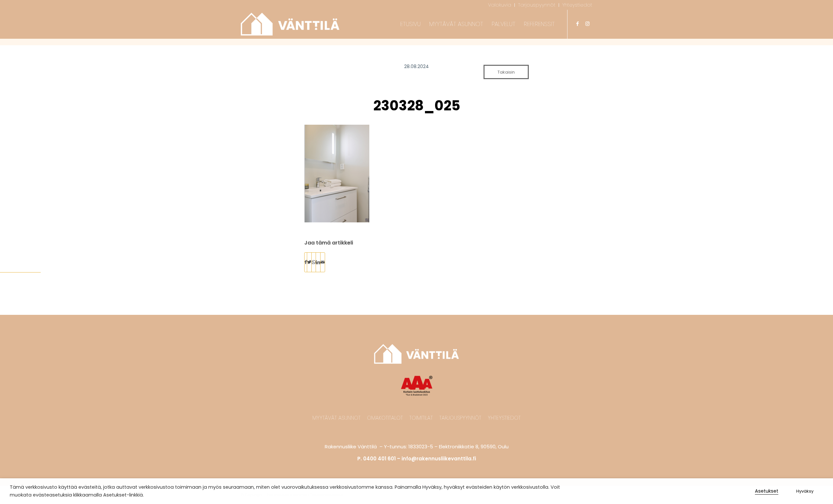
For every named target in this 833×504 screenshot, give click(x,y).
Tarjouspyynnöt (460, 418)
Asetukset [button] (766, 491)
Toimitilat (421, 418)
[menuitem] (500, 5)
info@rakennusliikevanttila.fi (439, 458)
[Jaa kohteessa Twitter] (309, 262)
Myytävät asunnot (336, 418)
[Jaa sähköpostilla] (323, 262)
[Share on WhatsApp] (314, 262)
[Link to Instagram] (587, 24)
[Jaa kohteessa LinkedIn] (318, 262)
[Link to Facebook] (577, 24)
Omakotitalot (385, 418)
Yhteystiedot (504, 418)
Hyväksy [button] (804, 491)
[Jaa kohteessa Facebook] (306, 262)
